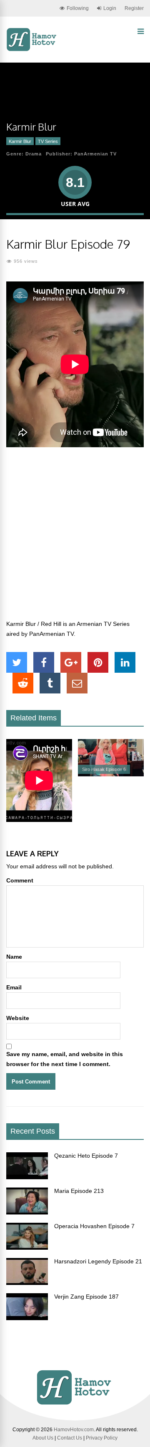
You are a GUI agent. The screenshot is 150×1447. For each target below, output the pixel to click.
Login (109, 8)
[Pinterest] (98, 662)
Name (14, 956)
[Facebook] (43, 662)
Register (134, 8)
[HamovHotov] (32, 50)
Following (78, 8)
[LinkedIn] (125, 662)
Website (17, 1018)
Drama (33, 153)
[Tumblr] (50, 683)
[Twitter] (16, 662)
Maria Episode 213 (79, 1191)
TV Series (48, 141)
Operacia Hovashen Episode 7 (94, 1226)
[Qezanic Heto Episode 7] (27, 1177)
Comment (19, 880)
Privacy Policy (102, 1438)
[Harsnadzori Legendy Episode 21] (27, 1283)
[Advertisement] (75, 538)
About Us (42, 1438)
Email (14, 987)
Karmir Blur (20, 141)
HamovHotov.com (74, 1429)
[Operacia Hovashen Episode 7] (27, 1247)
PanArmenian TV (95, 153)
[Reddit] (22, 683)
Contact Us (69, 1438)
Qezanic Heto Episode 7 (86, 1155)
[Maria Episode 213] (27, 1212)
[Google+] (70, 662)
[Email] (77, 683)
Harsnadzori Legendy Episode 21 (98, 1261)
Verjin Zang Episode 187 (86, 1296)
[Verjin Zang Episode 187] (27, 1318)
